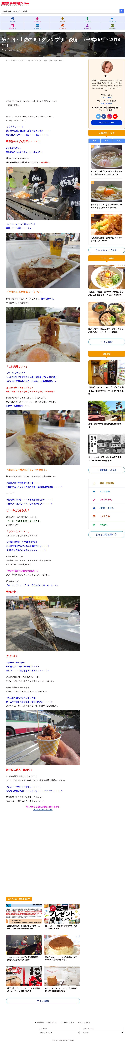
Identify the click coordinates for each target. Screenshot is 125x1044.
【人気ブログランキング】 (42, 810)
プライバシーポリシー (68, 1022)
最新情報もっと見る (108, 470)
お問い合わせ (52, 1022)
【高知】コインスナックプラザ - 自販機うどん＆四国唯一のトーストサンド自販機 (106, 390)
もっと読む (44, 1001)
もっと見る (108, 342)
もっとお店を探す (105, 534)
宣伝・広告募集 (85, 1022)
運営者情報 (40, 1022)
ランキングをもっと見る (105, 250)
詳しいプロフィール (106, 122)
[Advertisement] (43, 81)
